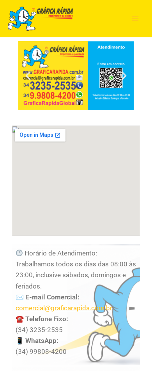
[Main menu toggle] (136, 19)
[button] (28, 76)
